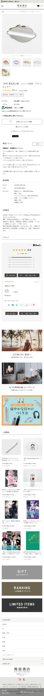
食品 (3, 650)
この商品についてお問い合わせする (22, 131)
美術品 (4, 624)
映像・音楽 (5, 633)
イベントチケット (8, 655)
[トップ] (3, 11)
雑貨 (3, 642)
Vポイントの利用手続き (9, 111)
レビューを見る (23, 90)
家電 (3, 646)
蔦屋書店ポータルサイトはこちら (22, 674)
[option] (22, 34)
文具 (3, 637)
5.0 (29, 250)
